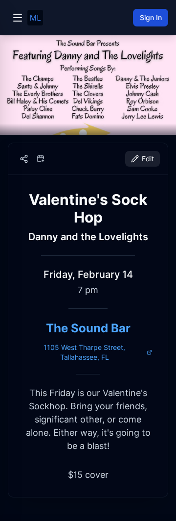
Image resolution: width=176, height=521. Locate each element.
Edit (148, 158)
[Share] (24, 159)
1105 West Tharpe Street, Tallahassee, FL (84, 352)
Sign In (151, 17)
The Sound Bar (88, 328)
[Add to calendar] (40, 159)
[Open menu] (17, 17)
